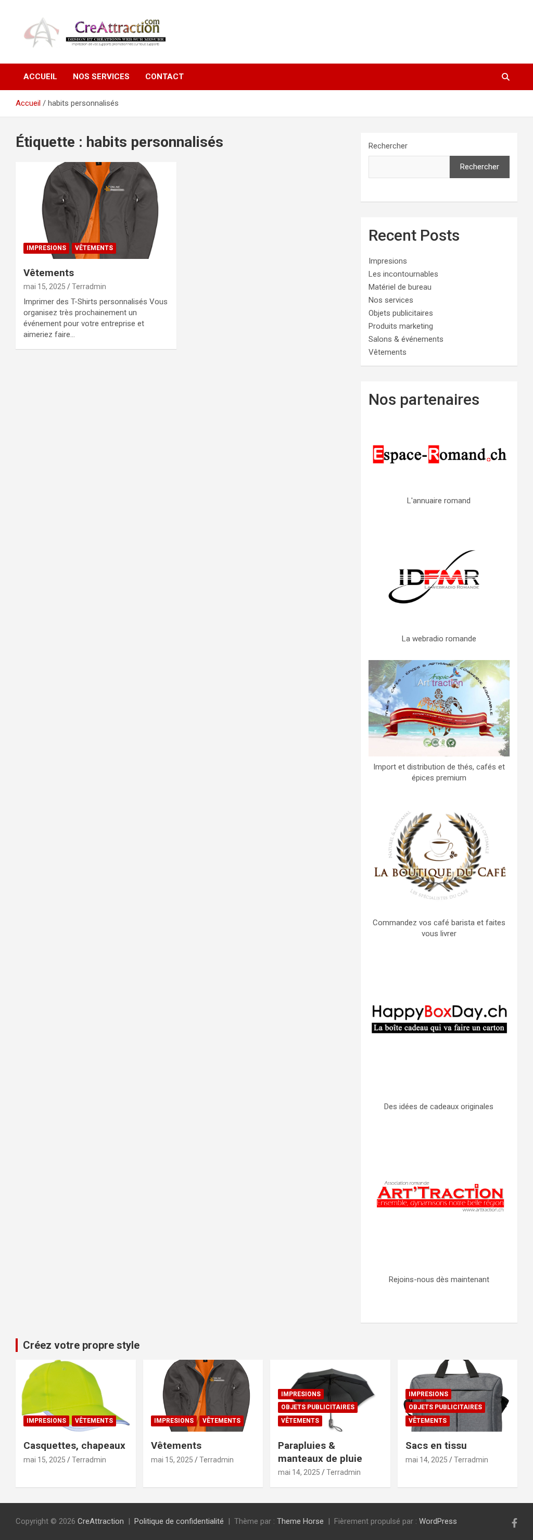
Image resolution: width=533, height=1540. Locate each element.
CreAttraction (101, 1521)
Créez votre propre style (81, 1345)
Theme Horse (300, 1521)
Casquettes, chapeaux (74, 1445)
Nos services (101, 76)
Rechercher (388, 146)
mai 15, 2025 (44, 286)
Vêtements (94, 248)
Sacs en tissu (436, 1445)
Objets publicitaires (401, 313)
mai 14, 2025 (299, 1472)
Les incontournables (403, 274)
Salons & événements (406, 339)
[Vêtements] (96, 210)
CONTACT (164, 76)
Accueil (40, 76)
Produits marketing (401, 326)
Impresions (46, 248)
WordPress (438, 1521)
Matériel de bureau (400, 287)
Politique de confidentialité (179, 1521)
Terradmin (89, 286)
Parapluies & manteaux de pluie (320, 1451)
